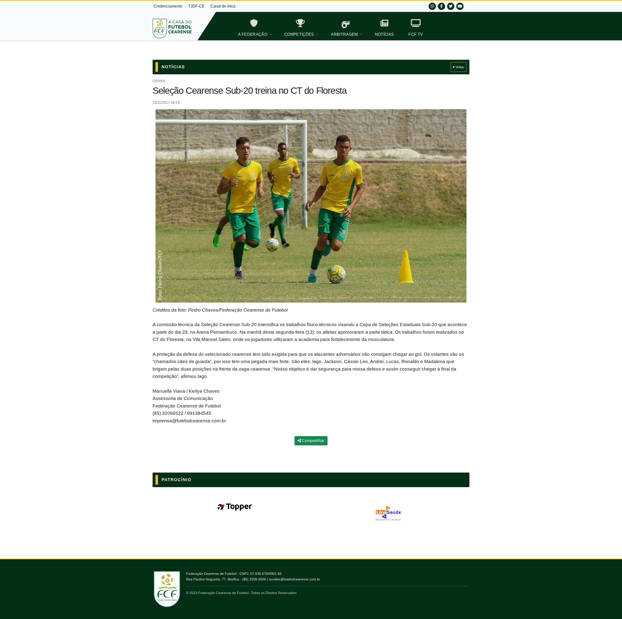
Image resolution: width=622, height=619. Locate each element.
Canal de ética (222, 6)
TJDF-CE (196, 6)
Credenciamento (168, 6)
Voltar (459, 67)
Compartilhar (312, 441)
